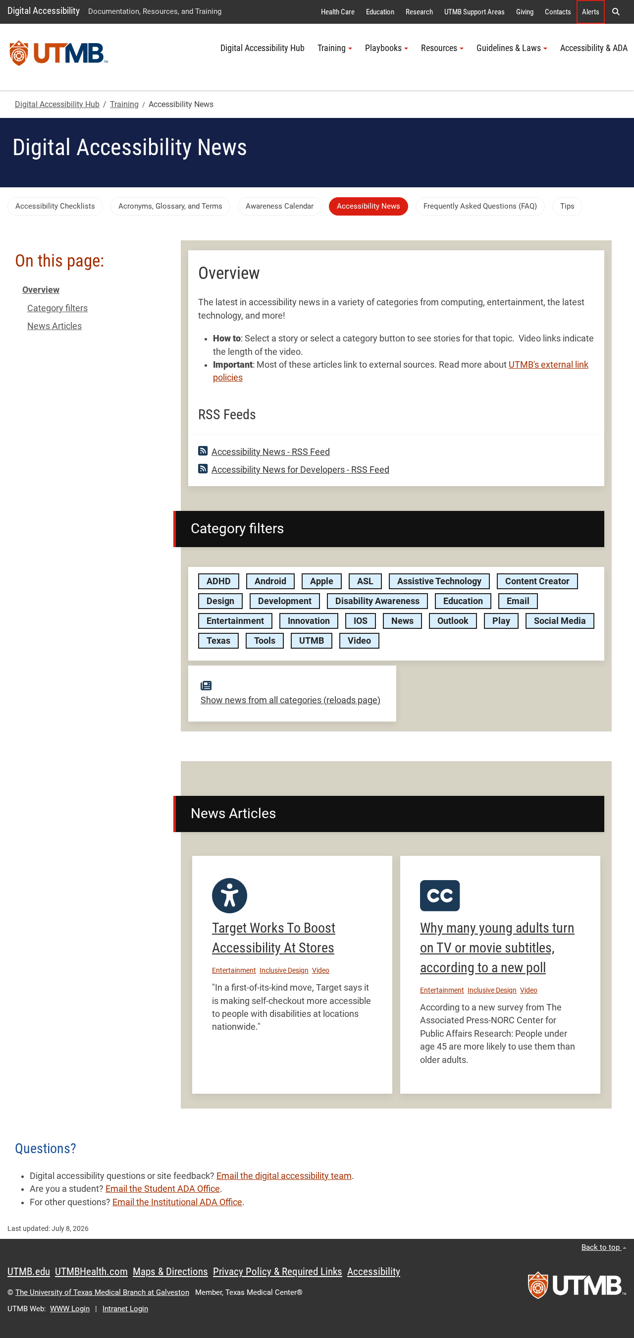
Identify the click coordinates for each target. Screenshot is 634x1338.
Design (220, 601)
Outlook (453, 621)
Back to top (601, 1247)
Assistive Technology (439, 581)
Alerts (590, 11)
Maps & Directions (170, 1272)
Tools (264, 641)
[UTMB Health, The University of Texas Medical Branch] (577, 1288)
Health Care (338, 11)
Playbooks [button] (383, 48)
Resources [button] (439, 48)
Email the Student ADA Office (163, 1189)
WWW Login (70, 1308)
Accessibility (373, 1272)
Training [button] (331, 48)
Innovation (309, 621)
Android (270, 581)
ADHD (219, 581)
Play (501, 621)
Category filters (57, 308)
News (402, 621)
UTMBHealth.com (91, 1272)
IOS (361, 621)
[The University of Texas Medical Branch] (58, 57)
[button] (616, 12)
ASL (365, 581)
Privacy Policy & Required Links (277, 1272)
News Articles (54, 326)
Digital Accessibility (43, 10)
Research (419, 11)
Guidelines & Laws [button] (508, 48)
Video (359, 641)
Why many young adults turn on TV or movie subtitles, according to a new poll (497, 948)
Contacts (558, 11)
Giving (524, 11)
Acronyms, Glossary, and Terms (170, 206)
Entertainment (235, 621)
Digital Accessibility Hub (262, 48)
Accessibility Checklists (55, 206)
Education (380, 11)
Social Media (560, 621)
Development (285, 601)
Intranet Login (125, 1308)
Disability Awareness (377, 601)
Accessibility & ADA (594, 48)
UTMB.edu (28, 1272)
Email (518, 601)
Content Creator (537, 581)
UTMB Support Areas (474, 11)
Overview (40, 290)
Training (124, 104)
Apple (321, 581)
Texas (218, 641)
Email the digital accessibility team (284, 1176)
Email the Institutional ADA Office (177, 1202)
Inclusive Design (284, 970)
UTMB (311, 641)
